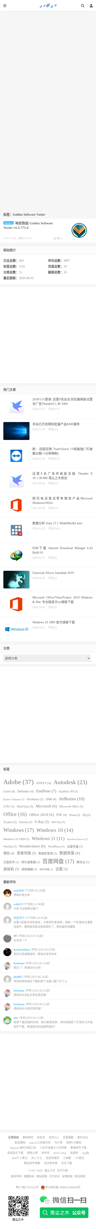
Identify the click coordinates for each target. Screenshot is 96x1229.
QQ (86, 815)
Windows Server (77, 839)
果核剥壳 (28, 1137)
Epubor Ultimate (13, 799)
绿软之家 (32, 1153)
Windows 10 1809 (16, 839)
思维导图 (26, 853)
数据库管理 (47, 853)
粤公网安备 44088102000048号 (63, 1187)
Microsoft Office (71, 806)
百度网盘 (58, 861)
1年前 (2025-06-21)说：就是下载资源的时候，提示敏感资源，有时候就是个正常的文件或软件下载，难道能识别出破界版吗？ (53, 1022)
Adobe (18, 781)
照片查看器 (30, 862)
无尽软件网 (50, 1163)
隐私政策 (41, 1176)
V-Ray (42, 822)
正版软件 (11, 862)
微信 (8, 853)
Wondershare (32, 846)
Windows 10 (54, 830)
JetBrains (72, 798)
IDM (51, 799)
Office (15, 814)
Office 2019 (41, 815)
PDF (61, 815)
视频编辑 (29, 869)
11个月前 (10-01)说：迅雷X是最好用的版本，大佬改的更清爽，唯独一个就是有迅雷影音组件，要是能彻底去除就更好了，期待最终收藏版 (53, 922)
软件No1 (54, 1137)
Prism (74, 815)
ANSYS (43, 783)
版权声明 (16, 1176)
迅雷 (62, 869)
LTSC (8, 806)
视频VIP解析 (73, 1142)
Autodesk (70, 782)
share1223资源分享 (40, 1142)
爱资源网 (20, 1142)
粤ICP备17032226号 (27, 1187)
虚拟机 (11, 869)
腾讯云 (83, 862)
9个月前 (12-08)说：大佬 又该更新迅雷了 (30, 906)
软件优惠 (46, 869)
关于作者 (62, 1170)
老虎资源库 (52, 1158)
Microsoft (46, 806)
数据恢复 (69, 853)
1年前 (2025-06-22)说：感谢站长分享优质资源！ (33, 1006)
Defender (25, 791)
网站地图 (80, 1176)
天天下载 (66, 1163)
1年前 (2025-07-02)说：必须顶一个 (29, 938)
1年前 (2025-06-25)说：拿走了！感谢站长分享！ (33, 965)
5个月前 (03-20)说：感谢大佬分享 (31, 893)
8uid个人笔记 (19, 1158)
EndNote (46, 791)
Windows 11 (48, 838)
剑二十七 (36, 1158)
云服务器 (75, 846)
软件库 (46, 1153)
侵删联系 (29, 1176)
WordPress (56, 846)
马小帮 (58, 1142)
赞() (60, 238)
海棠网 (74, 1153)
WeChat (58, 822)
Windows (8, 223)
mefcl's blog (59, 1153)
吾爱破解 (68, 1137)
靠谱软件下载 (78, 1147)
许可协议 (54, 1176)
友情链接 (67, 1176)
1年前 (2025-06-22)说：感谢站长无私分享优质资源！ (33, 993)
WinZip (10, 846)
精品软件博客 (32, 1163)
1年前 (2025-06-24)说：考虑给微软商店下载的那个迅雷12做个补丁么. (41, 979)
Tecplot (10, 822)
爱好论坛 (82, 1137)
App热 (85, 1153)
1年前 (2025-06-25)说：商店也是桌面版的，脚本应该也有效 (35, 952)
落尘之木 (48, 5)
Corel (9, 791)
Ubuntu (25, 822)
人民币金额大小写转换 (53, 1147)
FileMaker (35, 799)
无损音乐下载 (15, 1153)
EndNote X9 (68, 791)
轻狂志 (41, 1137)
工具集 (67, 1158)
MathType (25, 806)
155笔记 (79, 1158)
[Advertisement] (48, 59)
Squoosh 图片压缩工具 (23, 1147)
